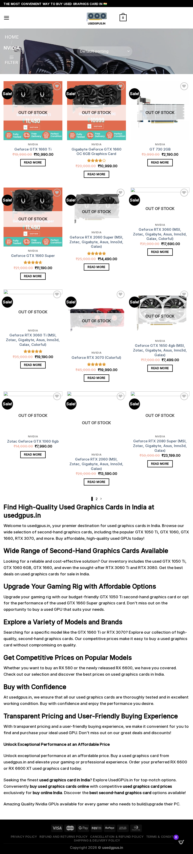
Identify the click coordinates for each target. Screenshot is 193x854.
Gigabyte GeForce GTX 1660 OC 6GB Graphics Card (96, 151)
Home (12, 37)
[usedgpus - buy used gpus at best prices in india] (96, 18)
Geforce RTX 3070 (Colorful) (96, 357)
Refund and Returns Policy (64, 836)
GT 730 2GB (160, 149)
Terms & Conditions (163, 836)
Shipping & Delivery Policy (97, 840)
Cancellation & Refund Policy (117, 836)
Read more (33, 162)
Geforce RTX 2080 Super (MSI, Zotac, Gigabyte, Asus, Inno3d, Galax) (160, 445)
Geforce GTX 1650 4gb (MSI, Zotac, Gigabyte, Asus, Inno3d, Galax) (160, 350)
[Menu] (7, 18)
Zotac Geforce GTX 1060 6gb (33, 441)
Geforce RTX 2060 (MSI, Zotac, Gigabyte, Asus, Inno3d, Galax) (96, 464)
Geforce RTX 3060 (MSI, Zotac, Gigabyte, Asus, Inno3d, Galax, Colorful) (160, 234)
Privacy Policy (24, 836)
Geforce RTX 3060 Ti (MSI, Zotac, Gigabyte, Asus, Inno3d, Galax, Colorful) (33, 340)
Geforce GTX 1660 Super (33, 255)
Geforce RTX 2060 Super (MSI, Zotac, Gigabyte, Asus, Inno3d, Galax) (96, 242)
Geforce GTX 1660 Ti (33, 149)
